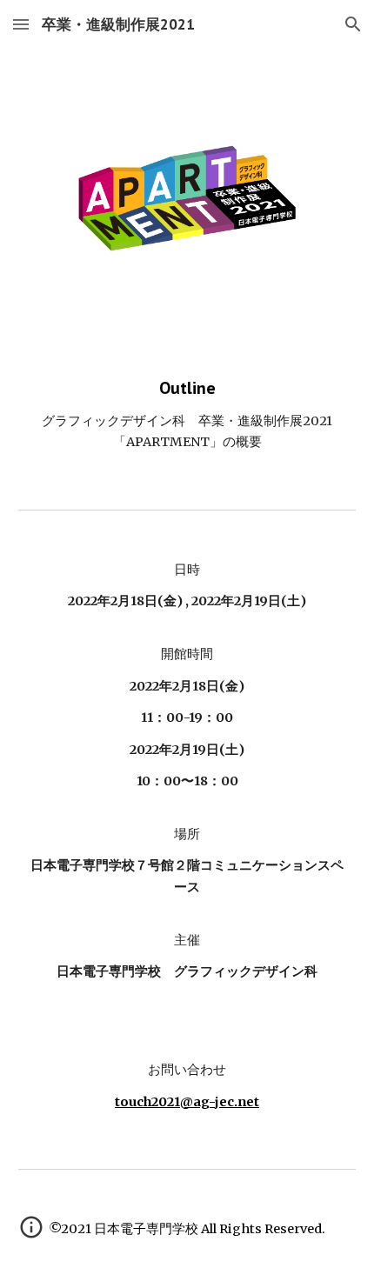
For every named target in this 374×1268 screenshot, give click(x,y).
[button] (21, 24)
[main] (187, 414)
